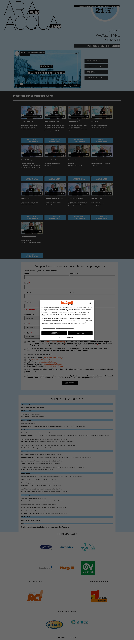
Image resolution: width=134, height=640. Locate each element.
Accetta (54, 333)
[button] (90, 303)
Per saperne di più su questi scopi (65, 328)
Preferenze (80, 333)
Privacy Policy (70, 337)
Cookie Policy (62, 337)
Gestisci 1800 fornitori (49, 328)
